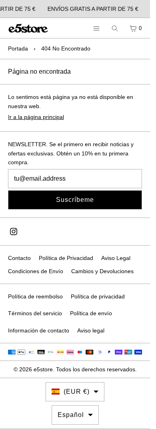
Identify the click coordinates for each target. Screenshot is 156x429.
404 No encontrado (65, 48)
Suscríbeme (75, 199)
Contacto (19, 258)
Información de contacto (38, 330)
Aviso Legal (115, 258)
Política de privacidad (98, 296)
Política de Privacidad (66, 258)
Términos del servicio (35, 313)
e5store (43, 369)
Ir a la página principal (36, 117)
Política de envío (91, 313)
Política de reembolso (35, 296)
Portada (18, 48)
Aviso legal (90, 330)
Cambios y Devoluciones (102, 271)
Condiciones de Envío (35, 271)
